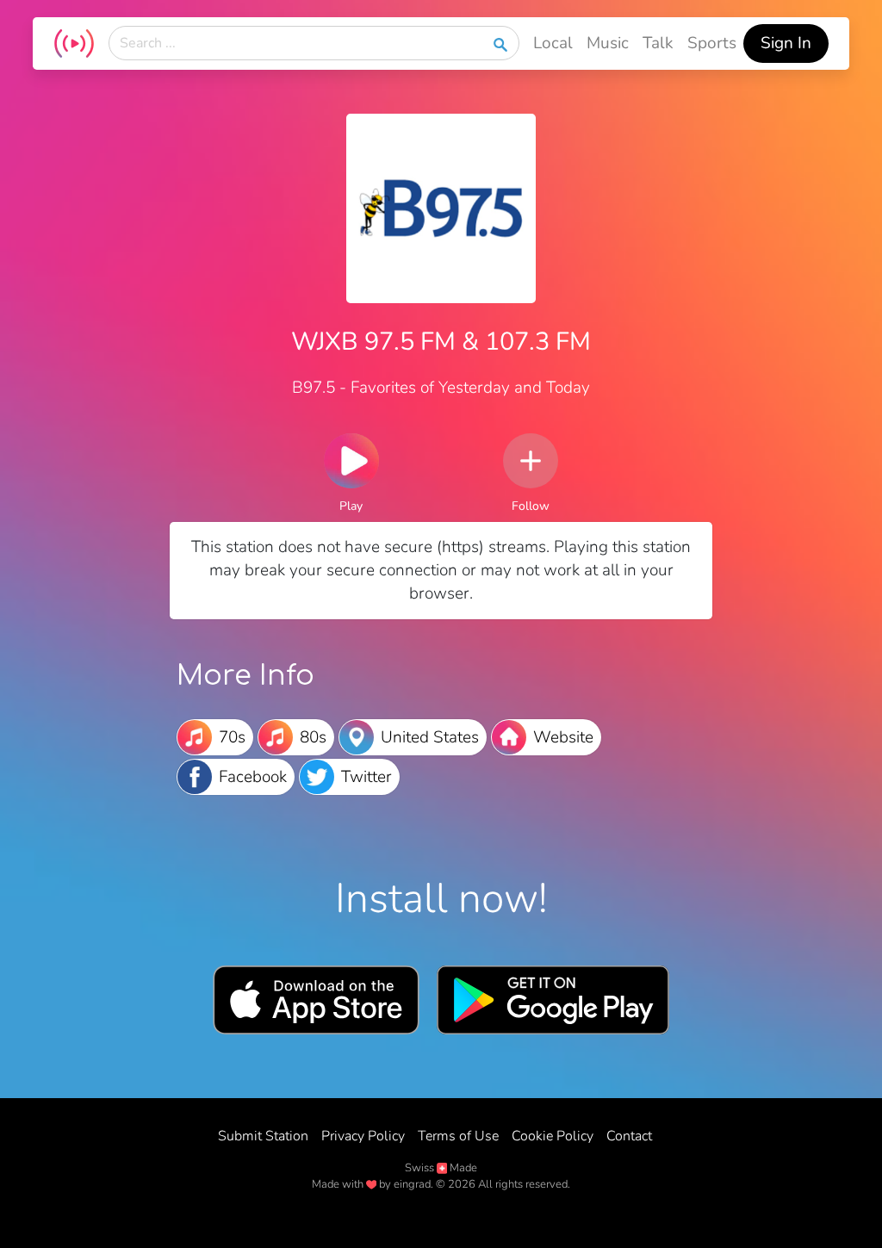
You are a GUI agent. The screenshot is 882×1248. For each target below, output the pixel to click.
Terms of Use (458, 1136)
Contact (629, 1136)
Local (553, 43)
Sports (711, 43)
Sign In (786, 43)
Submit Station (263, 1136)
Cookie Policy (552, 1136)
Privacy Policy (363, 1136)
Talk (658, 43)
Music (608, 43)
